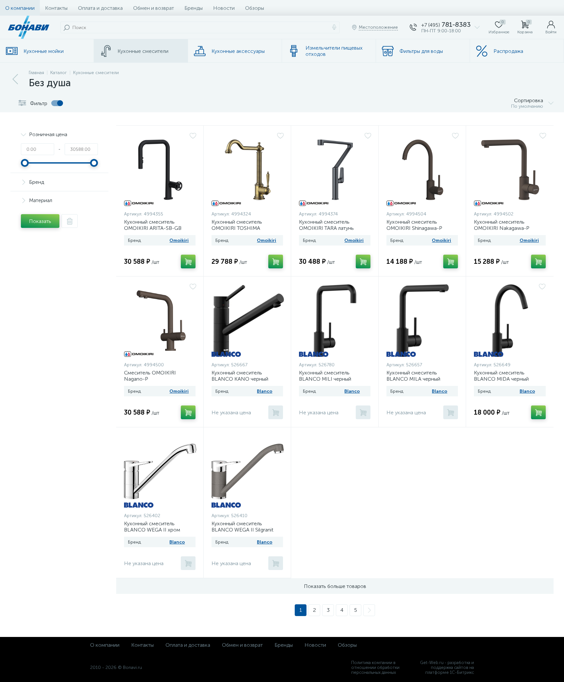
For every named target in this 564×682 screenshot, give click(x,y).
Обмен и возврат (153, 8)
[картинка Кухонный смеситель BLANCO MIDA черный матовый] (510, 320)
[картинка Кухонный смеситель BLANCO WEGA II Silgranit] (248, 471)
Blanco (264, 391)
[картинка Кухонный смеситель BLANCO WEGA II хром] (160, 471)
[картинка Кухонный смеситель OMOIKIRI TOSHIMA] (248, 170)
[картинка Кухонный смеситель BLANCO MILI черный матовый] (334, 320)
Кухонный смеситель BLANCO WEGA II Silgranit (243, 526)
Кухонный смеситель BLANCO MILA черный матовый (413, 379)
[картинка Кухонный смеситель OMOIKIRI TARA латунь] (335, 170)
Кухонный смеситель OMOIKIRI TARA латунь (326, 225)
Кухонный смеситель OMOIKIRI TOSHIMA (237, 225)
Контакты (56, 8)
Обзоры (254, 8)
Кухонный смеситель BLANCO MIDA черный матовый (501, 379)
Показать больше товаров (335, 586)
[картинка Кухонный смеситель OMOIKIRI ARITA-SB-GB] (160, 170)
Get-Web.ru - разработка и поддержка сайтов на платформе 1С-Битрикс (447, 667)
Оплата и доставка (100, 8)
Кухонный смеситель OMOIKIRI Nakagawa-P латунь (501, 228)
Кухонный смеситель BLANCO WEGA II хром (152, 526)
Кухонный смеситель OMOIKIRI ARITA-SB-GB (152, 225)
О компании (20, 8)
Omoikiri (179, 240)
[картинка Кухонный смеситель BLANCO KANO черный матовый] (248, 320)
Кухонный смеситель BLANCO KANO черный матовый (240, 379)
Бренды (193, 8)
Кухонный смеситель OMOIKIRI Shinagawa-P (414, 225)
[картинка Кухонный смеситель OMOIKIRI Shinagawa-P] (422, 170)
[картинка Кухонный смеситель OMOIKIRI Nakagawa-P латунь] (510, 170)
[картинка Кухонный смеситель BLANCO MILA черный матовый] (422, 320)
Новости (224, 8)
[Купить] (188, 261)
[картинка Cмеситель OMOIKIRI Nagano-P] (160, 320)
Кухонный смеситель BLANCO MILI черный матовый (325, 379)
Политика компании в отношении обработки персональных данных (375, 667)
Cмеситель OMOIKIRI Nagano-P (150, 376)
